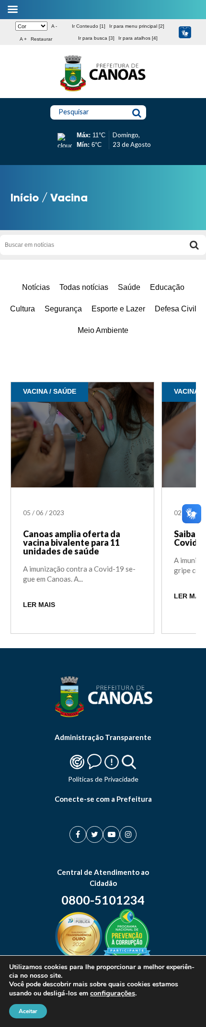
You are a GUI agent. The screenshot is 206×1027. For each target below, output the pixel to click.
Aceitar (28, 1011)
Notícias (36, 287)
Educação (167, 287)
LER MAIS (39, 604)
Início (25, 197)
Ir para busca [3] (96, 38)
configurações (112, 993)
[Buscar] (194, 245)
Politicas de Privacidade (103, 779)
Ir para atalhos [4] (138, 38)
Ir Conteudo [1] (88, 26)
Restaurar (41, 39)
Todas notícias (83, 287)
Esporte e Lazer (118, 309)
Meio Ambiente (103, 330)
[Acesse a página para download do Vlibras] (185, 32)
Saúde (129, 287)
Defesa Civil (175, 309)
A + (23, 39)
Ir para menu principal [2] (136, 26)
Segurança (63, 309)
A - (54, 26)
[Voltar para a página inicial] (103, 91)
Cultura (22, 309)
